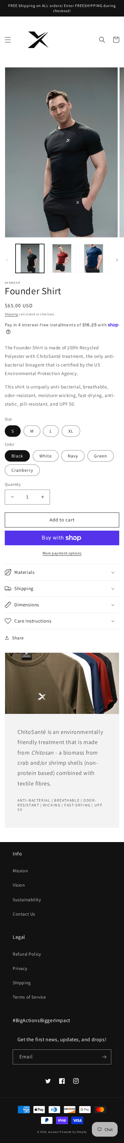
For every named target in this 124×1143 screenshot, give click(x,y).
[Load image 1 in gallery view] (30, 258)
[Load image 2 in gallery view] (61, 258)
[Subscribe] (104, 1056)
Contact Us (24, 914)
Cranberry (22, 470)
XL (70, 431)
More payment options (62, 553)
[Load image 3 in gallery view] (93, 258)
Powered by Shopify (73, 1131)
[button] (8, 40)
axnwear (53, 1131)
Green (100, 456)
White (45, 456)
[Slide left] (7, 260)
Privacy (20, 968)
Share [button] (18, 638)
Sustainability (27, 900)
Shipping (11, 314)
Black (17, 456)
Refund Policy (27, 954)
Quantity (13, 484)
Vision (19, 885)
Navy (73, 456)
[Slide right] (117, 260)
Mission (20, 871)
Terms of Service (29, 997)
